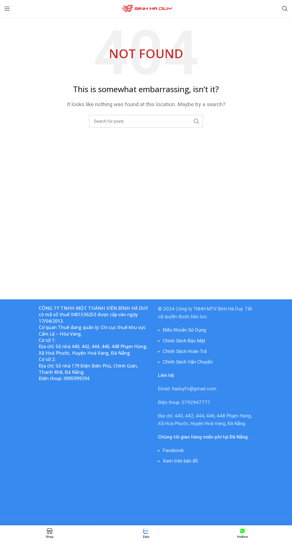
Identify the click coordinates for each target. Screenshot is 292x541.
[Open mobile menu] (7, 8)
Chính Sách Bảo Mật (184, 341)
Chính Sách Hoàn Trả (185, 351)
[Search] (285, 8)
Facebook (173, 450)
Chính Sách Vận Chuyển (188, 362)
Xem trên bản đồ (180, 461)
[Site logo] (146, 8)
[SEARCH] (196, 121)
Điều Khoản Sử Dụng (184, 330)
